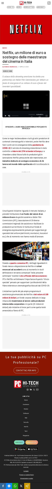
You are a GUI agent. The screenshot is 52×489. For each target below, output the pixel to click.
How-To (11, 7)
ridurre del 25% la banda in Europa (27, 151)
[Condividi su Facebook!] (3, 486)
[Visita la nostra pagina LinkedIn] (31, 389)
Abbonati (41, 7)
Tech (26, 431)
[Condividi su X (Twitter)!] (21, 486)
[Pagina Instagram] (49, 3)
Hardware (26, 404)
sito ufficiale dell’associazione (33, 276)
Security (26, 422)
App (26, 418)
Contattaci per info (26, 370)
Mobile (26, 409)
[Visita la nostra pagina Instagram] (28, 389)
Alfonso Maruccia (9, 67)
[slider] (15, 116)
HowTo (26, 426)
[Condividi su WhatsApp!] (15, 486)
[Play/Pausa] (5, 116)
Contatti (25, 471)
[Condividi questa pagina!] (27, 486)
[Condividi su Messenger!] (9, 486)
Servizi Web (7, 71)
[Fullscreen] (46, 116)
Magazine (26, 435)
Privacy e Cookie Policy (26, 475)
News (19, 7)
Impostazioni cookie (26, 478)
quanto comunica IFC (19, 263)
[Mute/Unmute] (9, 116)
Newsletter (29, 7)
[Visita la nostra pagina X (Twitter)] (34, 389)
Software (26, 413)
